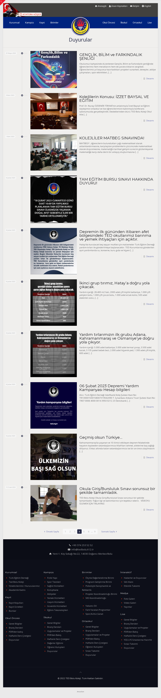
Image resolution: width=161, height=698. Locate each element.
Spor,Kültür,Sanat (94, 613)
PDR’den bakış (16, 631)
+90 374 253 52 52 (82, 545)
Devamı (150, 78)
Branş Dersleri (16, 627)
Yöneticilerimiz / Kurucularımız (24, 585)
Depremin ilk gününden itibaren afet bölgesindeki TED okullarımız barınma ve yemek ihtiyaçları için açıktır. (115, 235)
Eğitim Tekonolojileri (57, 610)
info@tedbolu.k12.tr (82, 549)
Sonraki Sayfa (108, 531)
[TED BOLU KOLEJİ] (80, 26)
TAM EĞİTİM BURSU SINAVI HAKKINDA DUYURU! (116, 181)
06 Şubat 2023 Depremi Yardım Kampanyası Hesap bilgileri (109, 388)
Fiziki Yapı (52, 577)
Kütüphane (52, 589)
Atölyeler (51, 594)
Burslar (12, 610)
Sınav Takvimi (92, 650)
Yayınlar (128, 606)
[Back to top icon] (80, 672)
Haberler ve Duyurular (135, 577)
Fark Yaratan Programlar (98, 609)
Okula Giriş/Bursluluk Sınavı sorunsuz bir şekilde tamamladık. (117, 490)
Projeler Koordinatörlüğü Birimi (101, 594)
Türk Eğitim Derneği (19, 577)
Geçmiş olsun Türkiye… (100, 437)
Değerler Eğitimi (55, 643)
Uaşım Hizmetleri (56, 602)
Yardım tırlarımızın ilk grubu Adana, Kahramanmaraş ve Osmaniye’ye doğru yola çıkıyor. (116, 338)
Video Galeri (130, 602)
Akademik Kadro (17, 589)
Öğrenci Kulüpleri (56, 647)
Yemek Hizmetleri (56, 598)
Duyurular (14, 639)
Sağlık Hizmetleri (55, 585)
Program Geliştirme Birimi (99, 581)
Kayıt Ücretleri (16, 606)
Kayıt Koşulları (16, 602)
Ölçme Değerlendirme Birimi (100, 577)
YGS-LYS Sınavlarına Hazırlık (138, 639)
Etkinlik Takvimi (132, 585)
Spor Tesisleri (54, 581)
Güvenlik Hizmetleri (57, 606)
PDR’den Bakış (54, 635)
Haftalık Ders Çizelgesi (20, 635)
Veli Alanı (128, 581)
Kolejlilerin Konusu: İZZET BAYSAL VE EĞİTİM (114, 98)
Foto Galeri (129, 598)
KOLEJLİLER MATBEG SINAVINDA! (111, 138)
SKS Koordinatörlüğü (96, 598)
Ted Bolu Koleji (16, 581)
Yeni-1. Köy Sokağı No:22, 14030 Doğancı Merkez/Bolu (82, 553)
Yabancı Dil (91, 605)
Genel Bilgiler (15, 623)
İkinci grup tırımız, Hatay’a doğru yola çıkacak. (114, 285)
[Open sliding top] (3, 3)
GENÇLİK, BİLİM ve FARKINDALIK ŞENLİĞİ (110, 56)
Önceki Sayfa (52, 531)
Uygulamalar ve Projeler (59, 631)
